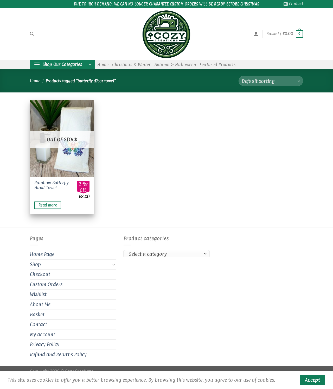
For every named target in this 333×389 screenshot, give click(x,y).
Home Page (42, 254)
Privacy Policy (44, 344)
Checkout (40, 274)
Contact (38, 324)
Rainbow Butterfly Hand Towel (51, 185)
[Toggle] (114, 264)
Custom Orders (46, 284)
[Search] (32, 34)
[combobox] (166, 253)
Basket (37, 314)
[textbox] (165, 254)
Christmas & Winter (131, 64)
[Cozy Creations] (166, 34)
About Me (40, 304)
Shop (35, 264)
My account (42, 334)
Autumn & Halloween (175, 64)
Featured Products (218, 64)
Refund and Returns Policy (58, 354)
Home (102, 64)
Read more (48, 205)
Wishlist (38, 294)
